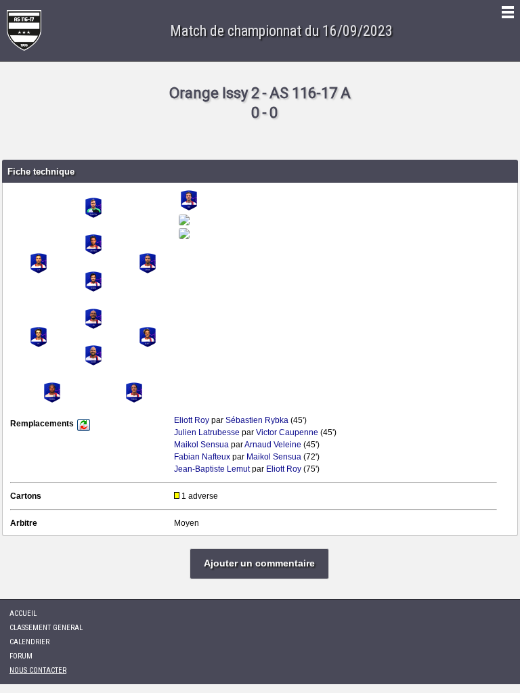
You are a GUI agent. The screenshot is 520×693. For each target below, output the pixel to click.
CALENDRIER (29, 642)
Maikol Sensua (201, 444)
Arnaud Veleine (272, 444)
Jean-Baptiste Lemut (212, 469)
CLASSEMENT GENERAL (46, 627)
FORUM (20, 656)
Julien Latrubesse (207, 432)
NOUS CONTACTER (37, 670)
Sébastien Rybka (256, 420)
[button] (259, 563)
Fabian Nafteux (202, 457)
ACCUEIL (23, 613)
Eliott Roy (191, 420)
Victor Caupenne (287, 432)
